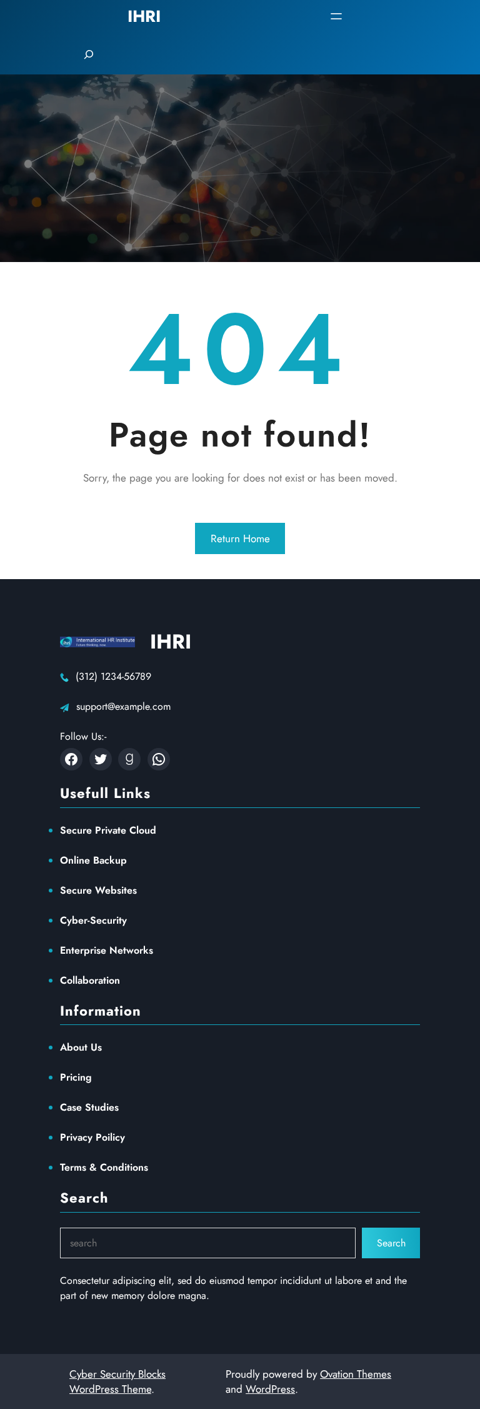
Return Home (240, 538)
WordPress (270, 1388)
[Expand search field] (88, 54)
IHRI (170, 641)
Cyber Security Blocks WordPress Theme (117, 1381)
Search (391, 1243)
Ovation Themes (355, 1373)
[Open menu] (336, 16)
